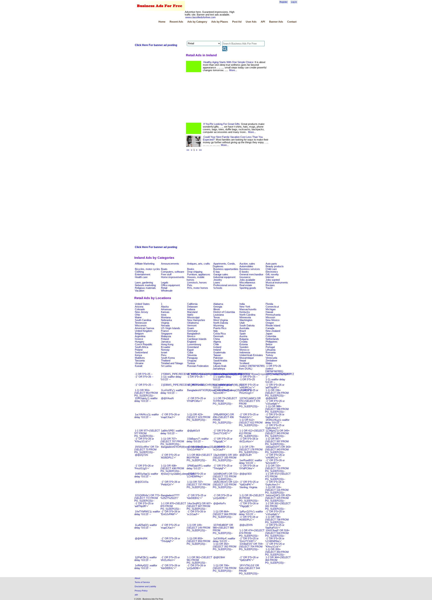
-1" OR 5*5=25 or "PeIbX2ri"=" (249, 416)
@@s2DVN (246, 525)
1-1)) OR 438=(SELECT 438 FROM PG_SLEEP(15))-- (172, 468)
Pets (189, 285)
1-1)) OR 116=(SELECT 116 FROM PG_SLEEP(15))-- (277, 490)
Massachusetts (247, 309)
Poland (138, 349)
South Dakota (246, 325)
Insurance (244, 277)
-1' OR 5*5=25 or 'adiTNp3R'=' (144, 504)
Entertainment (142, 274)
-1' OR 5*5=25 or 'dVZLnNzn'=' (170, 558)
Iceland (217, 347)
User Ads (251, 21)
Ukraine (139, 363)
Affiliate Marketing (144, 263)
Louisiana (218, 314)
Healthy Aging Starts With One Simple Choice (228, 62)
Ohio (137, 314)
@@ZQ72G (141, 455)
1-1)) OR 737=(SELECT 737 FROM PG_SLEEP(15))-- (198, 485)
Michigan (271, 309)
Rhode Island (273, 325)
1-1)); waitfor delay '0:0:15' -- (170, 378)
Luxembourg (194, 344)
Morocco (244, 349)
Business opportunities (225, 269)
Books (190, 269)
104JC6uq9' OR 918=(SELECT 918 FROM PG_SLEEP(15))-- (277, 533)
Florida (269, 304)
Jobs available (247, 280)
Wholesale (166, 290)
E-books (244, 271)
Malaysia (166, 336)
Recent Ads (176, 21)
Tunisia (191, 363)
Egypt (190, 349)
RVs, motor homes (197, 288)
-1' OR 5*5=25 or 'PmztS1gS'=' (248, 391)
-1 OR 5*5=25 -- (144, 374)
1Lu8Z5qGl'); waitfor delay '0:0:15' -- (145, 526)
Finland (165, 339)
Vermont (191, 325)
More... (233, 70)
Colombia (271, 336)
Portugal (270, 347)
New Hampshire (196, 320)
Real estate (245, 285)
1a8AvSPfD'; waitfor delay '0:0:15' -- (171, 432)
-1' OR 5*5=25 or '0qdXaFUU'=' (274, 526)
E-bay (216, 271)
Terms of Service (142, 582)
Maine (138, 317)
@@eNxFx (219, 503)
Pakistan (218, 358)
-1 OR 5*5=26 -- (196, 376)
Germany (192, 331)
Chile (216, 344)
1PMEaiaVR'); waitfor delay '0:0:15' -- (199, 467)
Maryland (192, 312)
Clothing (139, 271)
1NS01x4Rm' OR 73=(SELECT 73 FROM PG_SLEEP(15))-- (146, 449)
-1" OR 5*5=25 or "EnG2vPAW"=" (196, 448)
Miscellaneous (247, 282)
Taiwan (217, 355)
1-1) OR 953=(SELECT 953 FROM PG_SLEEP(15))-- (146, 393)
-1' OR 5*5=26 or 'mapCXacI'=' (170, 416)
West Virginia (220, 320)
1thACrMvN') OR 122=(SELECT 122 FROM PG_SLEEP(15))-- (226, 485)
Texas (216, 317)
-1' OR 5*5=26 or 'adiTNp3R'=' (274, 386)
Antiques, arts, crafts (198, 263)
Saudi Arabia (220, 360)
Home (161, 21)
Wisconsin (140, 325)
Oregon (270, 322)
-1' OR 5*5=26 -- (196, 384)
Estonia (243, 344)
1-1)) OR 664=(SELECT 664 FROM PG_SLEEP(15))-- (224, 514)
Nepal (242, 360)
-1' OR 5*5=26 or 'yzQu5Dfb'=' (196, 567)
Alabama (218, 304)
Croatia (243, 341)
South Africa (141, 347)
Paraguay (192, 358)
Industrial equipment (224, 277)
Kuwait (138, 366)
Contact (291, 21)
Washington (245, 320)
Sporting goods (247, 288)
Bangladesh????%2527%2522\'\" (169, 496)
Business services (249, 269)
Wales (269, 363)
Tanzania (140, 360)
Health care (141, 277)
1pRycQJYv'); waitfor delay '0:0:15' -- (251, 513)
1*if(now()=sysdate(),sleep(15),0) (231, 374)
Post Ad (236, 21)
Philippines (271, 341)
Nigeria (217, 363)
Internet (270, 277)
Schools (217, 288)
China (216, 339)
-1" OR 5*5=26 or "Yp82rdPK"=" (249, 558)
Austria (243, 336)
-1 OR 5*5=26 (273, 366)
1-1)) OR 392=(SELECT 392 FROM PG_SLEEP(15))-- (224, 547)
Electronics (272, 271)
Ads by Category (197, 21)
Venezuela (271, 358)
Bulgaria (243, 339)
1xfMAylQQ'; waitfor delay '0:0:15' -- (145, 567)
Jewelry (217, 280)
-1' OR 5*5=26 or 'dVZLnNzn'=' (248, 440)
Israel (164, 352)
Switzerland (141, 352)
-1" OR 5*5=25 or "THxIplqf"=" (222, 467)
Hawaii (269, 312)
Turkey (269, 355)
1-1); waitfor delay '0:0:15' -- (275, 380)
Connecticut (272, 306)
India (242, 304)
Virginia (165, 322)
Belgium (139, 333)
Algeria (217, 341)
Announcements (170, 263)
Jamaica (165, 341)
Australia (244, 328)
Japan (269, 333)
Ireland (217, 349)
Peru (163, 355)
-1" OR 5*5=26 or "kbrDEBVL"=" (170, 567)
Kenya (138, 355)
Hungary (139, 341)
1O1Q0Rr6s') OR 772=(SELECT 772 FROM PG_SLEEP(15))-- (147, 498)
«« (187, 150)
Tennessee (141, 322)
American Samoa (144, 328)
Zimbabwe (271, 360)
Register (283, 2)
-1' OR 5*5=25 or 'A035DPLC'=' (170, 456)
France (165, 331)
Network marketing (145, 285)
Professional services (225, 285)
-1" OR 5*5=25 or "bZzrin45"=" (222, 391)
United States (142, 304)
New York (244, 306)
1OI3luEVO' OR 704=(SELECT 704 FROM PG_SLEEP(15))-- (251, 547)
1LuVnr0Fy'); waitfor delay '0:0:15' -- (171, 391)
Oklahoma (193, 322)
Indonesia (244, 352)
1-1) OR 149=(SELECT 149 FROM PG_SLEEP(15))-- (198, 528)
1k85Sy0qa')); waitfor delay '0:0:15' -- (146, 475)
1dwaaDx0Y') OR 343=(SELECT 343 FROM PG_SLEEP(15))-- (278, 449)
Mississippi (193, 317)
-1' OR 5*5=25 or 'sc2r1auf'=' (222, 448)
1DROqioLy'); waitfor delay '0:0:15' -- (146, 399)
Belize (269, 344)
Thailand (165, 360)
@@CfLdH (245, 455)
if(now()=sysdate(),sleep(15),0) (178, 473)
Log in (294, 2)
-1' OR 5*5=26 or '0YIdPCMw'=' (248, 467)
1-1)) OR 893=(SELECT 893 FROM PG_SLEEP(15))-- (198, 541)
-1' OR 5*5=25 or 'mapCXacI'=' (170, 526)
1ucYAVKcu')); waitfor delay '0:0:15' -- (146, 416)
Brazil (242, 331)
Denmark (218, 336)
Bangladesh (193, 333)
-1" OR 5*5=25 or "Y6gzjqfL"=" (222, 440)
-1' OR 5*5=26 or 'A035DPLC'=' (248, 518)
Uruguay (192, 360)
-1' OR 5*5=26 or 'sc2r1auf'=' (196, 513)
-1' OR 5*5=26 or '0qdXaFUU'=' (274, 416)
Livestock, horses (197, 282)
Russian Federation (198, 366)
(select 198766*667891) (274, 370)
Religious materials (145, 288)
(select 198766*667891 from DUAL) (252, 367)
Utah (242, 322)
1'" (267, 376)
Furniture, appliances (198, 274)
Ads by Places (219, 21)
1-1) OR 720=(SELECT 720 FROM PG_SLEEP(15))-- (277, 468)
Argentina (140, 336)
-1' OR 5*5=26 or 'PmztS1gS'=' (144, 467)
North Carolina (247, 314)
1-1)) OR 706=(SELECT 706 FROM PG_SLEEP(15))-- (224, 568)
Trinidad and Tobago (172, 363)
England (191, 341)
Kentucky (244, 312)
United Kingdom (143, 331)
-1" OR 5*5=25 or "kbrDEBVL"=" (196, 496)
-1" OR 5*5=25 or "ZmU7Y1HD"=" (249, 540)
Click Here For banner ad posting (156, 45)
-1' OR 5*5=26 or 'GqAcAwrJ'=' (274, 483)
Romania (271, 352)
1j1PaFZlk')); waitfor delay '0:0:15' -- (145, 558)
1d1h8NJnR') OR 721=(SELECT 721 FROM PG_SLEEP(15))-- (226, 476)
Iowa (163, 314)
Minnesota (245, 317)
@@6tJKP (271, 398)
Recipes (270, 285)
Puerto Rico (219, 328)
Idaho (190, 314)
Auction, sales (247, 263)
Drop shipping (194, 271)
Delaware (192, 306)
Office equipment (170, 285)
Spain (242, 333)
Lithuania (270, 349)
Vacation (139, 290)
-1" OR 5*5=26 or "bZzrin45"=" (275, 461)
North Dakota (220, 322)
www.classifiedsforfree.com (200, 17)
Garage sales (220, 274)
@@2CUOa (141, 482)
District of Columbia (224, 312)
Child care (271, 269)
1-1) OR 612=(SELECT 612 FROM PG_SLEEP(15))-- (251, 423)
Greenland (193, 347)
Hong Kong (167, 344)
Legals (164, 282)
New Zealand (273, 331)
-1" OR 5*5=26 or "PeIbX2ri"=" (170, 483)
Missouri (270, 317)
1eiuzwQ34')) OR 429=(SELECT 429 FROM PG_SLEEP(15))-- (278, 498)
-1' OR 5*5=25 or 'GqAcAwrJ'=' (274, 426)
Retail (164, 288)
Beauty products (275, 266)
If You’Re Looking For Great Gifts (221, 124)
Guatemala (219, 352)
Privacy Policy (141, 591)
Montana (166, 317)
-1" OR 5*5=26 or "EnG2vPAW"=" (170, 513)
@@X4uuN (167, 398)
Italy (215, 331)
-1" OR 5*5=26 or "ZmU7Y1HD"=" (222, 432)
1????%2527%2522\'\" (278, 374)
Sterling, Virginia (248, 487)
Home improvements (172, 277)
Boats (164, 269)
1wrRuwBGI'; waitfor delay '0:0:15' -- (250, 461)
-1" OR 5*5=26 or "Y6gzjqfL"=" (249, 504)
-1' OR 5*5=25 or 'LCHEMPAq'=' (196, 475)
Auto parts (271, 263)
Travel (269, 288)
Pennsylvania (273, 314)
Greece (139, 339)
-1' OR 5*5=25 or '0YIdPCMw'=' (196, 399)
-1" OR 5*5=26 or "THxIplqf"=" (170, 540)
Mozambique (246, 358)
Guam (190, 328)
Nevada (165, 325)
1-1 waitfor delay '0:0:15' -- (222, 378)
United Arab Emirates (251, 355)
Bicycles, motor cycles (147, 269)
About (137, 578)
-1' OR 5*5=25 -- (248, 376)
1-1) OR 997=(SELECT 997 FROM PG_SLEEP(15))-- (277, 441)
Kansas (165, 312)
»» (200, 150)
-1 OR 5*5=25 (247, 379)
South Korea (168, 358)
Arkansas (166, 309)
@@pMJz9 (193, 430)
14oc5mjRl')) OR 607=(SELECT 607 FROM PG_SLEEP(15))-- (199, 506)
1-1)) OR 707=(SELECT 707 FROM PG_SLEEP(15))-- (172, 441)
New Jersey (141, 312)
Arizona (139, 306)
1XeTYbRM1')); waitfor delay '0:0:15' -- (147, 513)
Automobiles (246, 266)
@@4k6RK (141, 538)
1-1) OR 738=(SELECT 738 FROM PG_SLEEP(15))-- (277, 520)
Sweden (243, 347)
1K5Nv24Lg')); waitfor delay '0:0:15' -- (277, 421)
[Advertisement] (195, 32)
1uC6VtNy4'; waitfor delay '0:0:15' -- (224, 540)
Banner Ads (276, 21)
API (263, 21)
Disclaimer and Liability (145, 586)
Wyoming (218, 325)
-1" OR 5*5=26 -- (144, 376)
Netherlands (272, 339)
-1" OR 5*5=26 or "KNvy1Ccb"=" (144, 440)
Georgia (217, 306)
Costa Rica (219, 333)
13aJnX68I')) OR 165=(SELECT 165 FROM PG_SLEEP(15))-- (225, 458)
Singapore (166, 333)
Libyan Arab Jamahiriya (219, 367)
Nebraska (166, 320)
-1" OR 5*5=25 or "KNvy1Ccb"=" (275, 545)
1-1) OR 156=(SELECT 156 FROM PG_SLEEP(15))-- (277, 393)
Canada (270, 328)
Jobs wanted (273, 280)
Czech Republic (143, 344)
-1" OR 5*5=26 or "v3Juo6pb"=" (275, 402)
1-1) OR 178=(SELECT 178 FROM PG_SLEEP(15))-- (251, 449)
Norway (165, 349)
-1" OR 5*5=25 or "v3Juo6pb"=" (275, 513)
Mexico (191, 336)
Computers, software (172, 271)
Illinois (216, 309)
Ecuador (165, 347)
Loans (216, 282)
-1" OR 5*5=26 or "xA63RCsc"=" (275, 456)
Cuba (190, 352)
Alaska (165, 306)
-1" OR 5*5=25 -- (144, 384)
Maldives (140, 358)
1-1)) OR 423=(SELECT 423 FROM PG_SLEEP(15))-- (198, 417)
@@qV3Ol (245, 473)
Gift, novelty (272, 274)
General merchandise (251, 274)
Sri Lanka (166, 366)
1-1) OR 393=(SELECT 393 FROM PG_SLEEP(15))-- (277, 552)
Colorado (140, 309)
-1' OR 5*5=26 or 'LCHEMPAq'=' (274, 540)
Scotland (244, 363)
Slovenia (192, 355)
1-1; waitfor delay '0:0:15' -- (222, 386)
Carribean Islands (197, 339)
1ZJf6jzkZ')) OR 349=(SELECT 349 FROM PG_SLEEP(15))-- (277, 433)
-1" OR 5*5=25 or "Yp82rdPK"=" (249, 483)
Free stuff (166, 274)
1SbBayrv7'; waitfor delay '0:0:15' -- (198, 440)
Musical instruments (277, 282)
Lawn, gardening (144, 282)
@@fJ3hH (219, 557)
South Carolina (143, 320)
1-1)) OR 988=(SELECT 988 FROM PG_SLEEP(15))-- (277, 409)
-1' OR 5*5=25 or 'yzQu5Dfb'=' (222, 496)
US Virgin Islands (170, 328)
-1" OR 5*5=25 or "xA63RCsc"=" (249, 386)
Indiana (191, 309)
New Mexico (272, 320)
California (192, 304)
